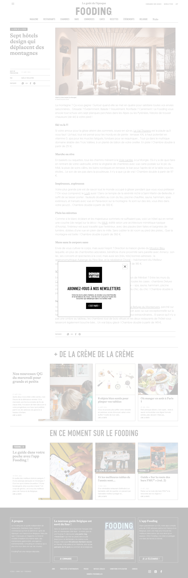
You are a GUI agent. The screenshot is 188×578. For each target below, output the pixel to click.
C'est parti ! (94, 305)
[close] (125, 266)
